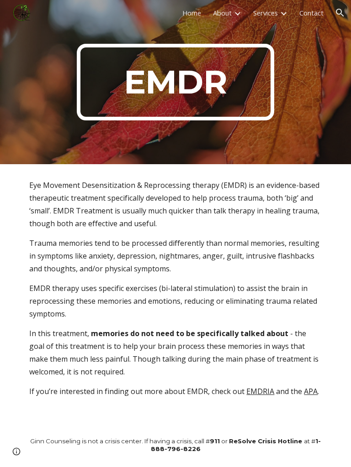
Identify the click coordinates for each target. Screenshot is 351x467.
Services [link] (265, 12)
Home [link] (191, 12)
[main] (175, 82)
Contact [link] (311, 12)
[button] (340, 13)
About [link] (222, 12)
